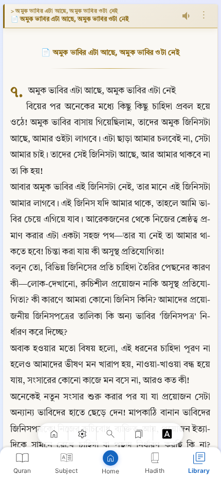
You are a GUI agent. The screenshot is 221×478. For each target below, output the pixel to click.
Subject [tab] (66, 470)
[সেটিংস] (82, 434)
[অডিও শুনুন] (187, 16)
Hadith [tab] (154, 470)
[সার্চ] (110, 434)
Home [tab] (110, 471)
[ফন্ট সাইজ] (167, 434)
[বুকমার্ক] (139, 434)
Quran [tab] (22, 470)
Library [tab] (199, 470)
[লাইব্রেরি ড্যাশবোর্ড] (54, 434)
